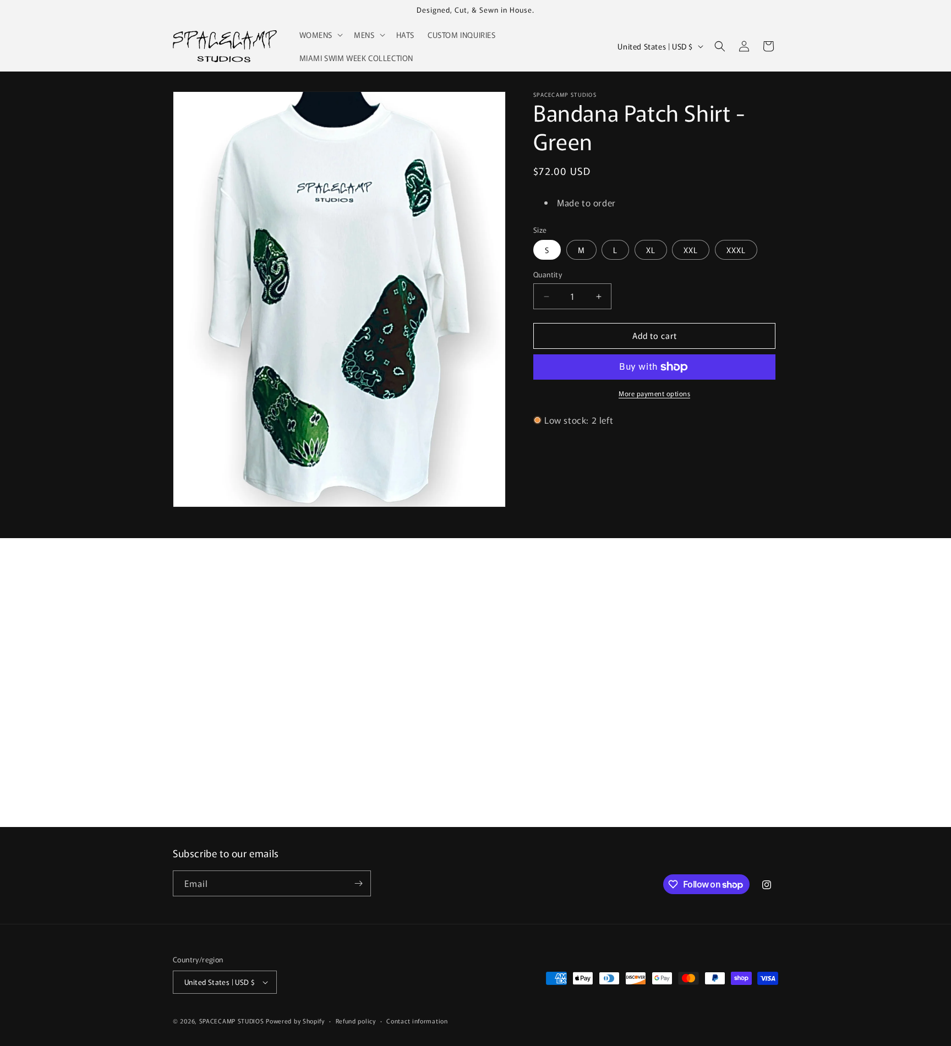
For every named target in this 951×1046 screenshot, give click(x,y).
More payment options (654, 393)
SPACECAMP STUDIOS (231, 1020)
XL (650, 250)
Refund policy (356, 1020)
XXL (691, 250)
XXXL (736, 250)
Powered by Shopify (295, 1020)
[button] (320, 34)
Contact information (416, 1020)
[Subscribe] (358, 883)
